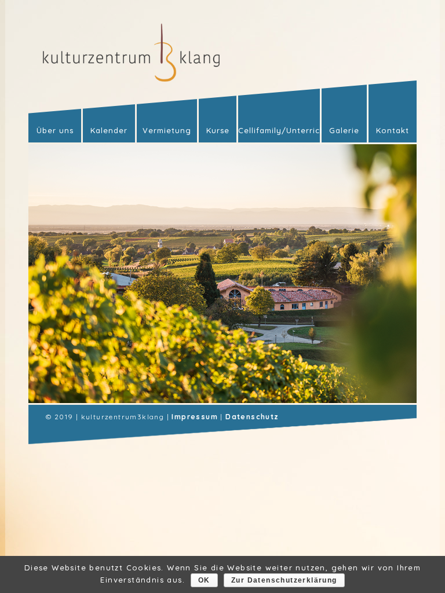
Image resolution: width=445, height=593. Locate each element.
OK (204, 580)
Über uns (55, 130)
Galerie (344, 130)
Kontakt (392, 130)
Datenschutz (252, 416)
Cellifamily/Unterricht (279, 130)
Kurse (217, 130)
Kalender (108, 130)
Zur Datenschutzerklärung (284, 580)
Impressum (195, 416)
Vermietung (167, 130)
